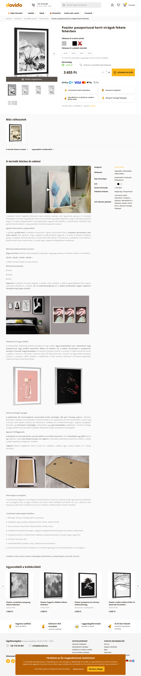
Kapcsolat (107, 652)
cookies (35, 664)
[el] (133, 661)
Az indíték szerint (30, 19)
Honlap (8, 19)
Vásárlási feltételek (79, 644)
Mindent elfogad (96, 669)
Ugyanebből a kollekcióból (42, 149)
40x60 (81, 53)
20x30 (65, 53)
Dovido (93, 106)
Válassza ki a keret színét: (73, 38)
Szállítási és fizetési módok (82, 650)
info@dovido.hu (40, 645)
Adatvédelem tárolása (80, 647)
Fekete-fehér (44, 19)
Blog (105, 650)
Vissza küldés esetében (80, 652)
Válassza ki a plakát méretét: (75, 48)
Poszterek (17, 19)
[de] (127, 661)
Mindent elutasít (78, 669)
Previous (3, 586)
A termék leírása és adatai (16, 149)
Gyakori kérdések (110, 647)
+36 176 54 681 (16, 645)
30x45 (73, 53)
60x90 (90, 53)
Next (54, 53)
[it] (130, 661)
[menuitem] (16, 13)
